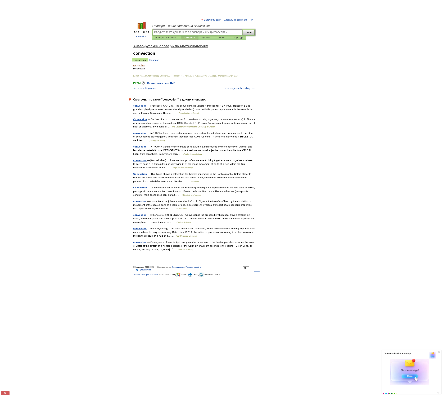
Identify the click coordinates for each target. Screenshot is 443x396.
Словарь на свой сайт (235, 20)
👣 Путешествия (143, 270)
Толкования (189, 37)
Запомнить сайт (212, 20)
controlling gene (147, 88)
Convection (140, 119)
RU (251, 20)
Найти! (248, 32)
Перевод (154, 60)
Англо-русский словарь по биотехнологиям (166, 37)
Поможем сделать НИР (161, 83)
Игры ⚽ (238, 37)
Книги (222, 37)
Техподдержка (178, 267)
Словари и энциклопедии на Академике (181, 26)
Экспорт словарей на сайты (145, 275)
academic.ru (141, 36)
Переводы (206, 37)
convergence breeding (237, 88)
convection (140, 105)
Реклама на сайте (193, 267)
